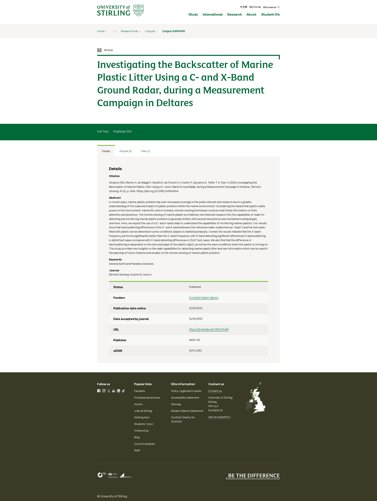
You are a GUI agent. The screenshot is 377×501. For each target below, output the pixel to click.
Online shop (141, 430)
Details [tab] (106, 151)
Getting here (141, 417)
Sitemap (176, 404)
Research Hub (129, 31)
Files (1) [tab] (145, 151)
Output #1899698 (173, 31)
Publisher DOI (122, 131)
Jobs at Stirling (143, 410)
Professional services (147, 397)
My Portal (255, 6)
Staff (137, 450)
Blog (136, 437)
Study (193, 14)
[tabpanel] (188, 259)
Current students (144, 443)
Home (101, 31)
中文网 (243, 6)
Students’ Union (143, 424)
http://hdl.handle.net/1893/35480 (209, 329)
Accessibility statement (185, 397)
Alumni (138, 404)
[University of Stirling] (120, 10)
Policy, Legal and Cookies (186, 391)
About (251, 14)
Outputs (150, 31)
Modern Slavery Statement (187, 410)
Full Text (103, 131)
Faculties (139, 391)
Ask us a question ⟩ (219, 416)
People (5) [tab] (126, 151)
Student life (270, 14)
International (213, 14)
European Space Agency (203, 297)
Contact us (215, 391)
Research (234, 14)
